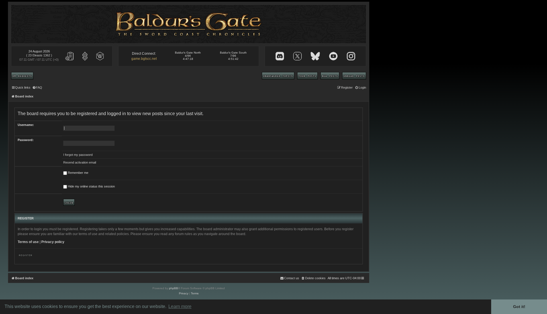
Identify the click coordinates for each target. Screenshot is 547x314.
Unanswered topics (278, 76)
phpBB (173, 288)
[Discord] (279, 56)
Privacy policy (52, 242)
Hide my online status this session (91, 186)
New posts (330, 76)
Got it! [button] (519, 306)
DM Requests (22, 76)
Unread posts (354, 76)
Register (25, 255)
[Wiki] (100, 56)
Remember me (77, 172)
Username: (26, 125)
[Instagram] (351, 56)
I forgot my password (78, 154)
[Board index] (188, 24)
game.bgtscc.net (144, 59)
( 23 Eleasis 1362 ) (39, 55)
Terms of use (28, 242)
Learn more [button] (179, 306)
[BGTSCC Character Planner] (69, 56)
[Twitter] (297, 56)
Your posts (307, 76)
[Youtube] (333, 56)
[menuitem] (37, 87)
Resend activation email (79, 162)
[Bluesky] (315, 56)
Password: (26, 140)
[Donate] (85, 56)
